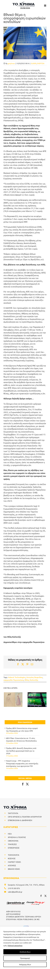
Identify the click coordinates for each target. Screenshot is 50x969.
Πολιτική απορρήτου (15, 945)
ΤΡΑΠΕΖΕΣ (12, 844)
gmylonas (11, 63)
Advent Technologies (16, 677)
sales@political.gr (15, 892)
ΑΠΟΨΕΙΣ (12, 865)
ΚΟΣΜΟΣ (11, 858)
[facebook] (41, 896)
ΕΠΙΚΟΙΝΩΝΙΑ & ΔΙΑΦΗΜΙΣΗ (20, 820)
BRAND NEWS (14, 869)
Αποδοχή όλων (25, 952)
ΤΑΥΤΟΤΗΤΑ (13, 813)
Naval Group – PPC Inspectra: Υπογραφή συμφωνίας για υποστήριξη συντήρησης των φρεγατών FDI (22, 763)
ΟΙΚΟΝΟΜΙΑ (13, 840)
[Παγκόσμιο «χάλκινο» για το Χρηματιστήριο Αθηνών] (37, 699)
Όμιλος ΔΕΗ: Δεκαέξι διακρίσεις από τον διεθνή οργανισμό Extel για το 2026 (21, 750)
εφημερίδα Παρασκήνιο (13, 680)
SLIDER (33, 63)
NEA (10, 833)
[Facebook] (22, 784)
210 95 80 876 (14, 888)
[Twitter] (27, 784)
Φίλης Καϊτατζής (31, 680)
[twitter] (45, 896)
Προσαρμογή (25, 958)
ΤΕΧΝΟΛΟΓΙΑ (13, 855)
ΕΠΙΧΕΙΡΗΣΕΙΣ (13, 848)
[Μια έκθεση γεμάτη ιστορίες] (12, 699)
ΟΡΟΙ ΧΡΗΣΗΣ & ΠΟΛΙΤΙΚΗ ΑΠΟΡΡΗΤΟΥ (25, 816)
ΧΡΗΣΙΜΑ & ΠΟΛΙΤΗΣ (17, 837)
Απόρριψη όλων (25, 964)
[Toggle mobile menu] (45, 5)
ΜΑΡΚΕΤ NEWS (14, 862)
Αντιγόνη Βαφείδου (34, 677)
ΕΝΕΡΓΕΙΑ (40, 63)
